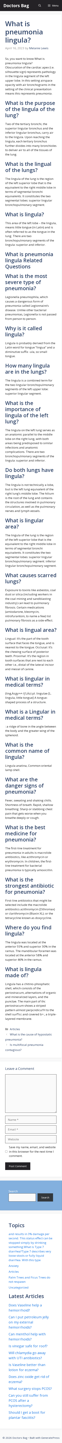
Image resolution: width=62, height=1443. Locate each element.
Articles (15, 1029)
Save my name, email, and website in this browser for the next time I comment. (32, 1151)
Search (13, 1191)
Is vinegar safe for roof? (28, 1346)
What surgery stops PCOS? (30, 1388)
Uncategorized (19, 1287)
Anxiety (14, 1266)
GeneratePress (50, 1437)
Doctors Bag (16, 5)
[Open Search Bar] (39, 5)
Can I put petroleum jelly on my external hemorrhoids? (29, 1322)
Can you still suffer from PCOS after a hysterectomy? (28, 1400)
